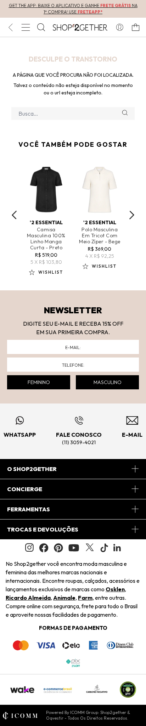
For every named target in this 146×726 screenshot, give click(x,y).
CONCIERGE (24, 489)
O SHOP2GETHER (32, 468)
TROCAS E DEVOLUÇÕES (42, 529)
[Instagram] (29, 547)
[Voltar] (10, 27)
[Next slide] (132, 215)
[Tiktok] (104, 547)
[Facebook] (44, 547)
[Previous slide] (14, 215)
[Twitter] (89, 548)
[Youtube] (73, 548)
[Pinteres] (58, 547)
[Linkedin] (117, 547)
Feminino (39, 382)
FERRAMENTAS (28, 509)
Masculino (108, 382)
